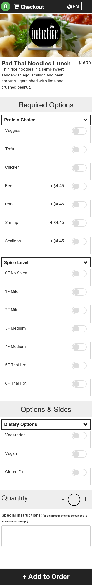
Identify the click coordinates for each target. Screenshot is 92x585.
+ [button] (85, 499)
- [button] (63, 499)
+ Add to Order (46, 576)
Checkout (31, 7)
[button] (79, 131)
